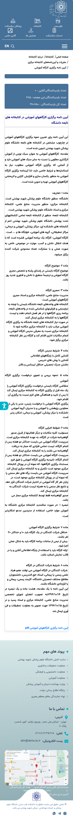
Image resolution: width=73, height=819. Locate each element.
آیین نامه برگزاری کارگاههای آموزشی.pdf (46, 628)
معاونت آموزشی (57, 678)
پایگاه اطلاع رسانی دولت (53, 690)
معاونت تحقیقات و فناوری (52, 666)
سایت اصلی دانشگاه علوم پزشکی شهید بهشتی (42, 659)
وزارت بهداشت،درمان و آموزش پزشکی (46, 684)
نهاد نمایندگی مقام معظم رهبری (48, 696)
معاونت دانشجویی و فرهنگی (51, 672)
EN (7, 46)
